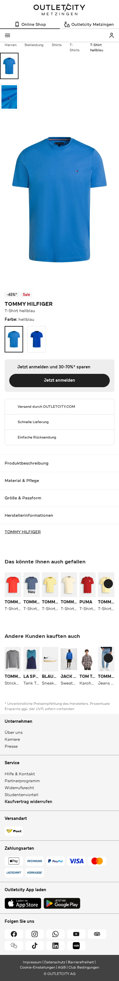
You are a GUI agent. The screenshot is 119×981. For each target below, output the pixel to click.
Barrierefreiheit (81, 962)
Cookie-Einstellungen (37, 967)
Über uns (14, 732)
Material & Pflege (22, 480)
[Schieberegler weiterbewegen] (108, 583)
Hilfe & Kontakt (20, 773)
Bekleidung (34, 45)
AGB (62, 967)
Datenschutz (54, 962)
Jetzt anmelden (59, 380)
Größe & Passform (23, 497)
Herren (10, 45)
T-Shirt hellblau (96, 47)
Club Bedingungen (83, 967)
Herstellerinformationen (29, 515)
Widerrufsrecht (19, 787)
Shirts (57, 45)
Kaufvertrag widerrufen (28, 802)
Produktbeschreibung (27, 463)
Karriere (12, 739)
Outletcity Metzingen (59, 9)
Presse (11, 746)
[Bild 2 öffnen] (9, 97)
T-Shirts (74, 47)
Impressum (32, 962)
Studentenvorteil (21, 794)
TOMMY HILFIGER (29, 304)
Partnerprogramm (22, 780)
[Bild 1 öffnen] (9, 66)
